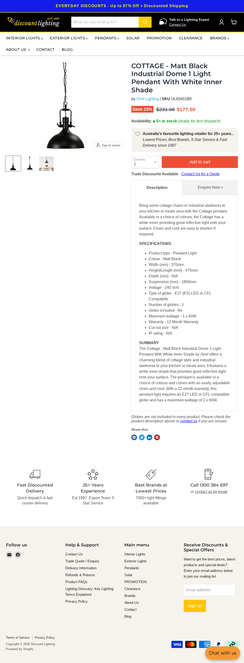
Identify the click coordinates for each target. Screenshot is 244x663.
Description (157, 188)
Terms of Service (18, 637)
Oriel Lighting (147, 99)
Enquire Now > (210, 187)
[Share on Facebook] (134, 437)
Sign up (195, 605)
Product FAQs (76, 582)
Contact (45, 49)
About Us (16, 49)
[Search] (145, 22)
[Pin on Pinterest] (157, 437)
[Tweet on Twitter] (142, 437)
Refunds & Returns (80, 575)
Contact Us (177, 24)
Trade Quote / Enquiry (82, 561)
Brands (218, 38)
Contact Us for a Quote (200, 174)
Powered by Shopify (20, 649)
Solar (132, 38)
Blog (67, 49)
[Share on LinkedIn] (149, 437)
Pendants (106, 38)
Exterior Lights (68, 38)
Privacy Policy (76, 601)
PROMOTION (159, 38)
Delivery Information (81, 568)
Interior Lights (23, 38)
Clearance (191, 38)
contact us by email (211, 492)
